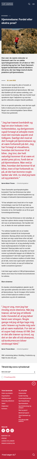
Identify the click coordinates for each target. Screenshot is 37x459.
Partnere (4, 408)
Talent (3, 403)
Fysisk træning (23, 396)
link (3, 430)
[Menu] (33, 4)
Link (7, 430)
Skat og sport (23, 410)
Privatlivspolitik (9, 377)
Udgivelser (4, 406)
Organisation (5, 396)
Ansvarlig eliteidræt (7, 401)
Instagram (12, 430)
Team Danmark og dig (24, 416)
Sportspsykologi (24, 401)
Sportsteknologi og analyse (25, 407)
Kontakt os (5, 436)
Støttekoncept (6, 398)
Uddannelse (22, 393)
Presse (4, 438)
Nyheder (4, 16)
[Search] (33, 454)
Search (29, 4)
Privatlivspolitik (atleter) (23, 420)
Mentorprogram (24, 413)
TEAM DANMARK (7, 4)
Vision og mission (7, 393)
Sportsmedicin (23, 403)
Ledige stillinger (7, 441)
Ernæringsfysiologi (25, 398)
